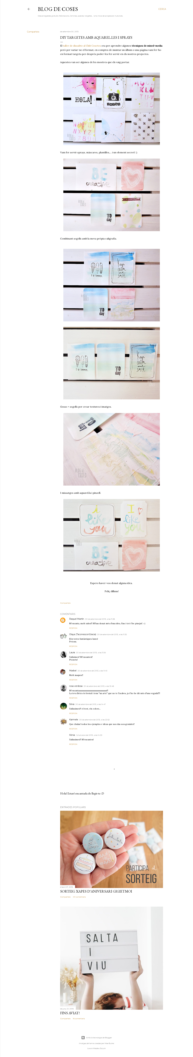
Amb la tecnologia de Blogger (99, 1037)
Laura (72, 652)
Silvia (71, 704)
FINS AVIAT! (70, 1013)
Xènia (72, 735)
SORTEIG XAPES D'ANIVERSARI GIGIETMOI (96, 891)
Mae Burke (109, 1043)
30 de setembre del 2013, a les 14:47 (91, 704)
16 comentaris (79, 1018)
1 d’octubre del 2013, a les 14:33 (89, 735)
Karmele (73, 719)
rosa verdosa (75, 686)
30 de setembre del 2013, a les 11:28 (100, 619)
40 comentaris (79, 897)
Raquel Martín (76, 619)
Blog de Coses (58, 9)
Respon (73, 628)
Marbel (72, 670)
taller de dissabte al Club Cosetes (82, 45)
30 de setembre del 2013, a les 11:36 (91, 652)
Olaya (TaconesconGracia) (82, 634)
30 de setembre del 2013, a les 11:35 (112, 634)
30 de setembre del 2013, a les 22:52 (94, 720)
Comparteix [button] (33, 31)
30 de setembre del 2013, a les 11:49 (92, 671)
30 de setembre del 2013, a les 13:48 (99, 686)
